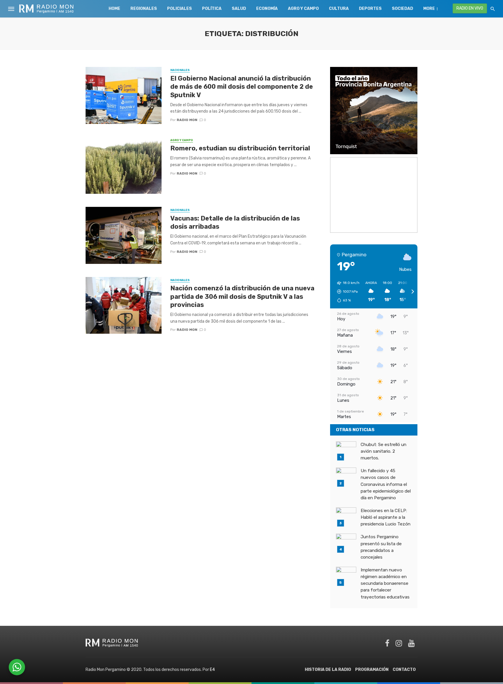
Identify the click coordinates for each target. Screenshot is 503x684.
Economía (267, 8)
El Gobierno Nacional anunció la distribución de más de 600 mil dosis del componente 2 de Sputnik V (241, 87)
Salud (239, 8)
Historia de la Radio (328, 669)
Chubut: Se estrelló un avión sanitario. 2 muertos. (383, 451)
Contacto (404, 669)
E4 (212, 669)
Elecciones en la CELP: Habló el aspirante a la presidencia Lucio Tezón (385, 517)
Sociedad (402, 8)
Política (212, 8)
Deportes (370, 8)
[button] (346, 291)
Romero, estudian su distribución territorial (240, 148)
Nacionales (180, 70)
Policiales (179, 8)
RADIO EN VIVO (469, 8)
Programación (372, 669)
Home (114, 8)
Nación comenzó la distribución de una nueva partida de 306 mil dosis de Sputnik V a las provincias (242, 296)
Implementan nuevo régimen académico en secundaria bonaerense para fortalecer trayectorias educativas (385, 583)
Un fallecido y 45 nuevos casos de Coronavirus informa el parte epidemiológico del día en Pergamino (386, 484)
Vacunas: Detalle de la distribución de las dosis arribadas (235, 222)
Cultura (339, 8)
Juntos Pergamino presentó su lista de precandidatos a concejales (381, 546)
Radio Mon (187, 120)
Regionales (143, 8)
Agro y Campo (303, 8)
